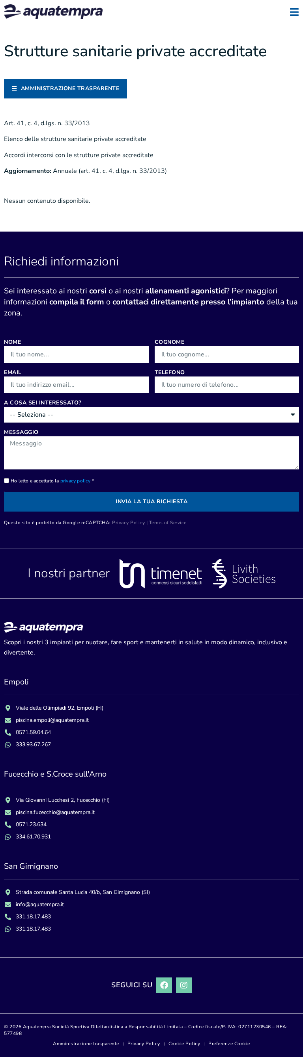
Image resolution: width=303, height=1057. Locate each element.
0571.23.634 (31, 824)
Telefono (170, 372)
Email (13, 372)
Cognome (170, 342)
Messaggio (21, 432)
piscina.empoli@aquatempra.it (52, 720)
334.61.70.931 (33, 836)
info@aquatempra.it (40, 904)
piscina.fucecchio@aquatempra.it (55, 812)
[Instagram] (184, 985)
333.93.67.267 (33, 744)
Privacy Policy (128, 522)
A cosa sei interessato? (42, 402)
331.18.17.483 (33, 916)
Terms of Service (168, 522)
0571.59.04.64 (33, 732)
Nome (12, 342)
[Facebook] (164, 985)
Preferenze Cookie (229, 1043)
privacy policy (75, 481)
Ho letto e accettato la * (52, 481)
